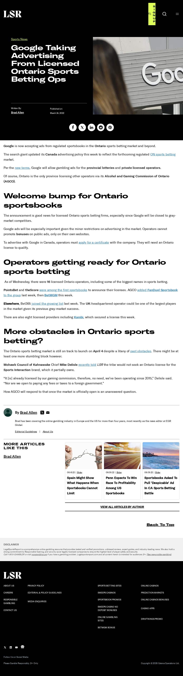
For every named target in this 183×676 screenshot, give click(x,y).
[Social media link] (73, 127)
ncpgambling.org (39, 554)
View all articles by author (122, 507)
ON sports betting (162, 154)
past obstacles (140, 351)
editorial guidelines (26, 431)
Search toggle (164, 14)
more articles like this (24, 446)
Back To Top (160, 524)
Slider (79, 472)
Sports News (19, 39)
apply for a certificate (94, 242)
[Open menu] (177, 14)
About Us (48, 431)
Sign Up (154, 14)
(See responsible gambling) (159, 554)
